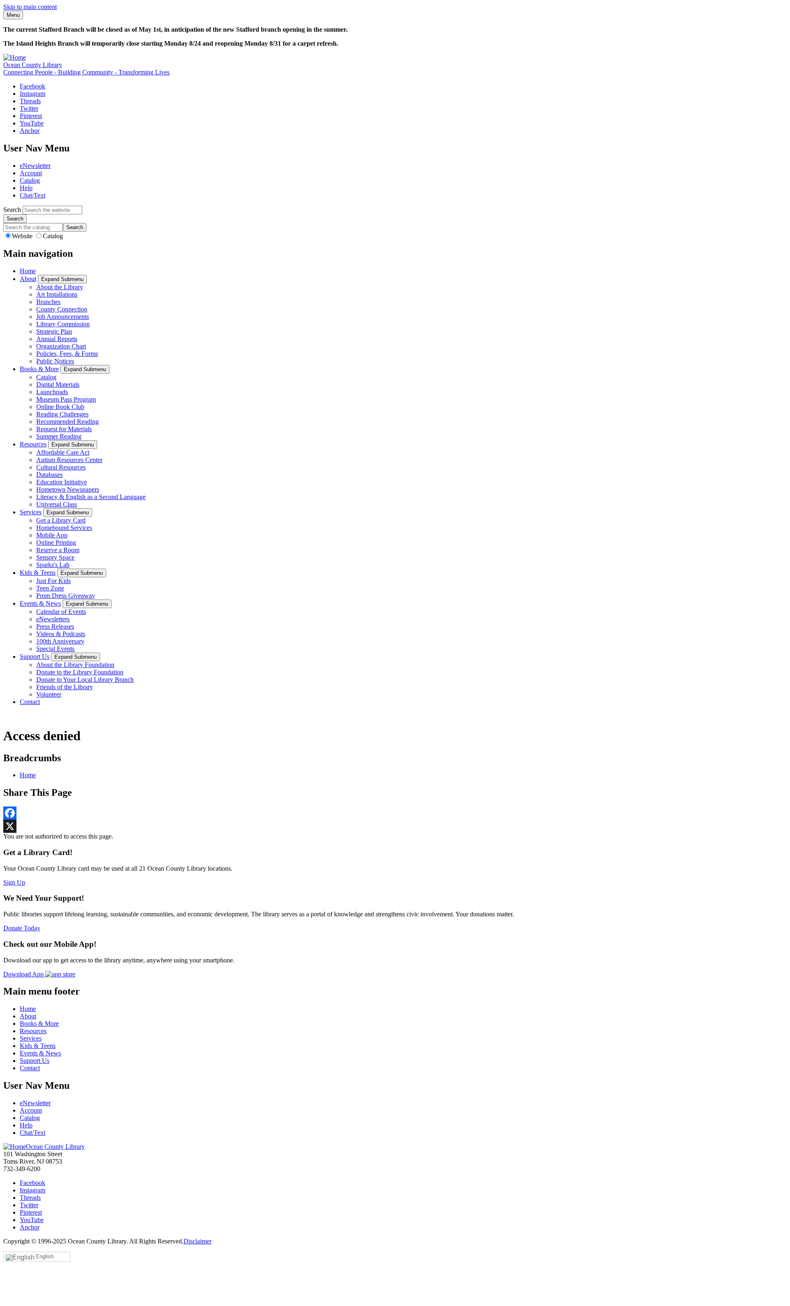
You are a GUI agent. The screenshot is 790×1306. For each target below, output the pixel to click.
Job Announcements (62, 316)
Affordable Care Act (62, 452)
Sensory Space (55, 557)
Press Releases (55, 626)
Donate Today (21, 928)
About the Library (59, 287)
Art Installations (56, 294)
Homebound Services (64, 527)
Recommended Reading (67, 421)
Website (23, 235)
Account (31, 173)
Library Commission (63, 324)
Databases (49, 474)
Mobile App (51, 535)
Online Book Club (60, 406)
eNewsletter (35, 165)
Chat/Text (32, 195)
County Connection (61, 309)
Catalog (30, 180)
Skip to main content (30, 6)
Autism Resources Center (69, 459)
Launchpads (52, 391)
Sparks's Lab (53, 564)
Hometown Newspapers (67, 489)
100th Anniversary (60, 641)
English (44, 1256)
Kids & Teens (38, 572)
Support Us (34, 656)
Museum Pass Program (66, 399)
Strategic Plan (54, 331)
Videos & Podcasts (60, 633)
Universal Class (56, 504)
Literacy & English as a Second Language (91, 496)
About (28, 278)
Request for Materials (64, 428)
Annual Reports (56, 338)
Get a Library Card (61, 520)
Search (12, 209)
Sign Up (14, 882)
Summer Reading (58, 436)
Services (31, 512)
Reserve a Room (57, 549)
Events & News (40, 603)
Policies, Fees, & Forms (67, 353)
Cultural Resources (61, 467)
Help (26, 187)
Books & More (39, 368)
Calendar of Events (61, 611)
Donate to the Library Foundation (79, 672)
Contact (30, 701)
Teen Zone (50, 588)
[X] (395, 826)
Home (28, 270)
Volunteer (48, 694)
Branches (48, 301)
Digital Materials (57, 384)
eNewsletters (53, 619)
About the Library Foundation (75, 664)
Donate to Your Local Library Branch (85, 679)
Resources (33, 444)
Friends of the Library (64, 686)
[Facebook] (395, 813)
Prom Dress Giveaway (65, 595)
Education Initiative (61, 482)
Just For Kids (53, 580)
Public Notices (55, 361)
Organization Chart (61, 346)
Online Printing (56, 542)
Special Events (55, 648)
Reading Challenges (62, 414)
